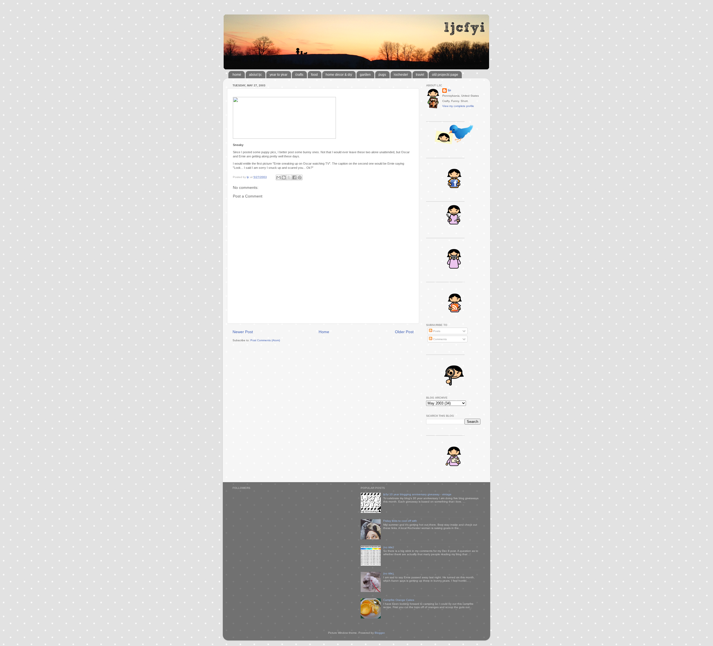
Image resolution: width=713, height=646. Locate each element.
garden (365, 75)
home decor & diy (339, 75)
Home (324, 332)
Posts (436, 331)
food (314, 75)
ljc (449, 90)
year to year (278, 75)
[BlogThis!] (284, 177)
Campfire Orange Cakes (398, 599)
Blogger (379, 632)
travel (420, 75)
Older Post (404, 332)
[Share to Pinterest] (299, 177)
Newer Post (243, 332)
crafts (299, 75)
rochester (401, 75)
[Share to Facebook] (294, 177)
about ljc (255, 75)
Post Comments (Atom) (265, 340)
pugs (382, 75)
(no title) (388, 547)
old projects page (445, 75)
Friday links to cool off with (400, 520)
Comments (439, 339)
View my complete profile (458, 106)
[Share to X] (289, 177)
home (237, 75)
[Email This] (278, 177)
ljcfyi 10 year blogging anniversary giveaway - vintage (417, 494)
